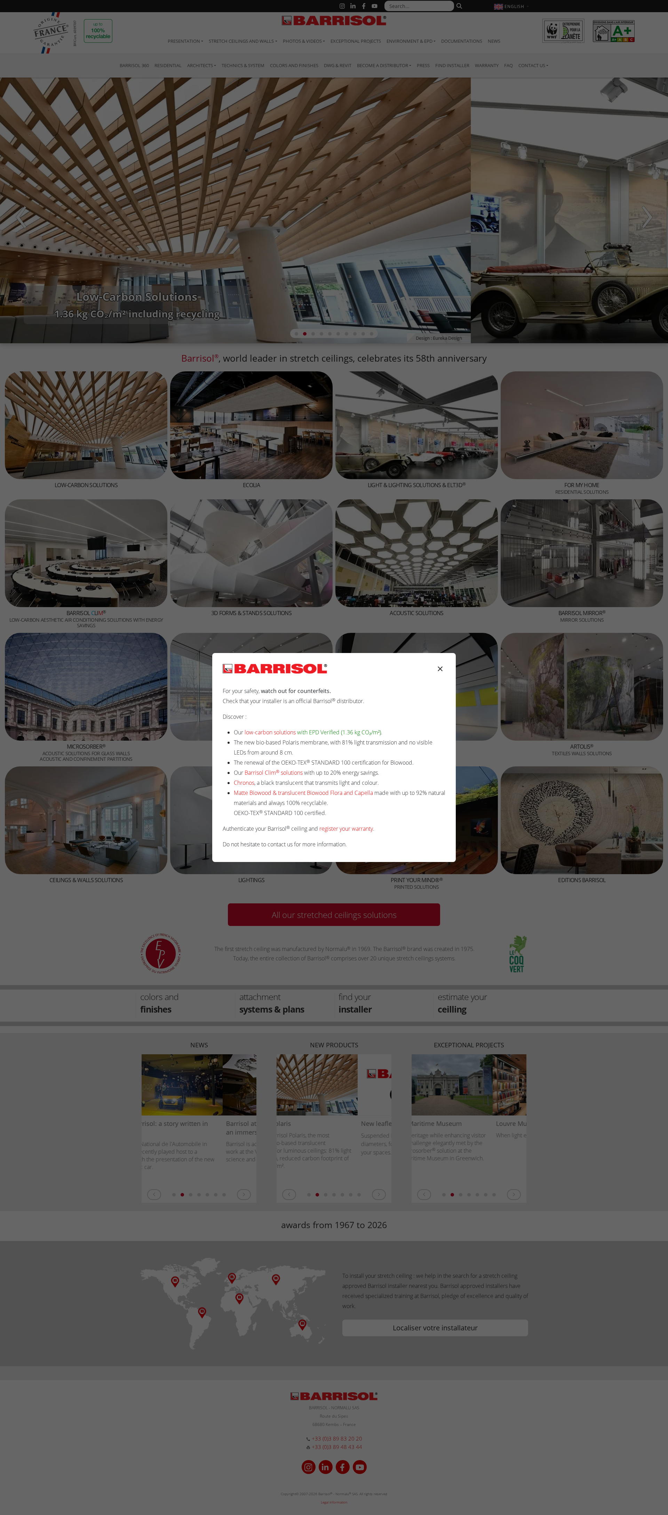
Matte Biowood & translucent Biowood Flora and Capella (303, 793)
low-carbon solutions (270, 732)
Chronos (244, 783)
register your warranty (346, 828)
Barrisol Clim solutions (274, 772)
